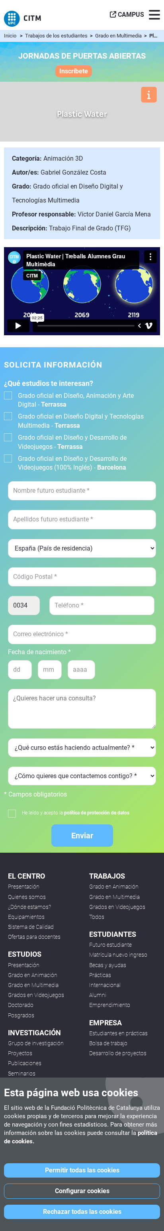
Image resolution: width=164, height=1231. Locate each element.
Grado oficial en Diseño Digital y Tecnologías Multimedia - (81, 421)
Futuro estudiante (110, 945)
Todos (96, 917)
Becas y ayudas (107, 965)
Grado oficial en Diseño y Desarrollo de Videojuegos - (72, 442)
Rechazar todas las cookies (82, 1211)
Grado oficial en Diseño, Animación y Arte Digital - (76, 400)
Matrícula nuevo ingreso (118, 955)
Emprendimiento (109, 1005)
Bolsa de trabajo (108, 1043)
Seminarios (21, 1073)
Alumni (97, 995)
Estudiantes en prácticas (118, 1033)
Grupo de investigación (36, 1043)
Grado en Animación (32, 975)
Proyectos (20, 1053)
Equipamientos (26, 917)
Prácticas (100, 975)
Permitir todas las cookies (82, 1170)
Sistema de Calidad (31, 927)
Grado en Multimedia (119, 36)
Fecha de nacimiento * (39, 652)
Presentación (23, 886)
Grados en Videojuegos (36, 995)
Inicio (10, 36)
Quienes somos (27, 897)
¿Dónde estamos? (29, 907)
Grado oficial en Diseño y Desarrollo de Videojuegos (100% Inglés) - (72, 463)
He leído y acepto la (75, 813)
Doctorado (20, 1005)
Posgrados (21, 1015)
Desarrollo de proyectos (117, 1053)
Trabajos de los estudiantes (57, 36)
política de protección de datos (96, 813)
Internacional (105, 985)
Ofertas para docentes (34, 937)
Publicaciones (24, 1063)
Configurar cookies (82, 1191)
